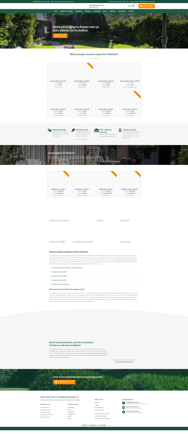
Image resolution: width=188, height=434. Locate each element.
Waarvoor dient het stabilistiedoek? (61, 284)
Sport (105, 11)
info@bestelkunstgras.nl (132, 402)
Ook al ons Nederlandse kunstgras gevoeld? (78, 376)
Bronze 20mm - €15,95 (58, 81)
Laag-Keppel (71, 411)
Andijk (69, 409)
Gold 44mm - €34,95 (82, 189)
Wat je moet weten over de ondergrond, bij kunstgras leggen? (67, 267)
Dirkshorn (70, 418)
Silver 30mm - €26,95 (58, 109)
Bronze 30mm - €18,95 (82, 81)
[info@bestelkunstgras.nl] (123, 403)
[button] (94, 268)
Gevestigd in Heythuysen (133, 411)
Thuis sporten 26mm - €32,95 (129, 81)
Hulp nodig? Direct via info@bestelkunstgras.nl (59, 397)
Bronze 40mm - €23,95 (105, 81)
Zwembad (97, 11)
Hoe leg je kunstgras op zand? (59, 280)
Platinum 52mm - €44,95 (130, 189)
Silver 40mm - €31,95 (106, 109)
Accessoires (122, 11)
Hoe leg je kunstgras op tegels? (59, 276)
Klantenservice (96, 6)
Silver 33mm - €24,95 (82, 109)
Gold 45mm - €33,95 (106, 189)
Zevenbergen (71, 407)
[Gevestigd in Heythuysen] (123, 411)
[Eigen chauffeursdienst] (123, 407)
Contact (131, 11)
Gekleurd (112, 11)
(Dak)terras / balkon (66, 11)
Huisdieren (78, 11)
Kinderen (88, 11)
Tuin (56, 11)
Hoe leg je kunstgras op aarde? (59, 271)
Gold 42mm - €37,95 (58, 189)
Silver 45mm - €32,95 (130, 109)
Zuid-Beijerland (71, 414)
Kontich (70, 416)
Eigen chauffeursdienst (132, 406)
